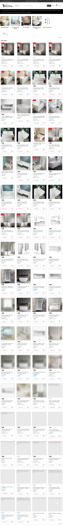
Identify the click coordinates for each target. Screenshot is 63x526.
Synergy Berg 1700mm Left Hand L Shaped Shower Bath (39, 144)
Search (49, 5)
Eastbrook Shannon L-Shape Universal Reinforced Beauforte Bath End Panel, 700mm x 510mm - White (23, 516)
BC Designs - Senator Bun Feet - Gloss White (7, 487)
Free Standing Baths (15, 28)
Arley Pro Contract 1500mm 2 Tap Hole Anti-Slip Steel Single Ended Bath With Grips (23, 115)
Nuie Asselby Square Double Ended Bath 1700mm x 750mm (54, 88)
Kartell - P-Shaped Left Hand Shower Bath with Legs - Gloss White (38, 60)
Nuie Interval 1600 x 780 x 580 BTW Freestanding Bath (7, 316)
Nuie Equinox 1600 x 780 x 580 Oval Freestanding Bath (22, 316)
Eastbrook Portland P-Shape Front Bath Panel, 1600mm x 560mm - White (39, 488)
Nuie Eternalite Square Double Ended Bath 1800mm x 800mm (38, 203)
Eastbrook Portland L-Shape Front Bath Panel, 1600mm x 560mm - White (23, 488)
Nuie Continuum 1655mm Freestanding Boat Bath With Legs (55, 430)
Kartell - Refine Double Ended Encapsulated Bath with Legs (54, 117)
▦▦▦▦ (5, 40)
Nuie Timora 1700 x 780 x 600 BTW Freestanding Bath (38, 459)
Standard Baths (5, 27)
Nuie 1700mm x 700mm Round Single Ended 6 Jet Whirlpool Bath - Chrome (8, 287)
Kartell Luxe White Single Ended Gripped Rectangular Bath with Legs (39, 117)
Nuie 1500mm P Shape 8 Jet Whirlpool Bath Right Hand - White (54, 260)
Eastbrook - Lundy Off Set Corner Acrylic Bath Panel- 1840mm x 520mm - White (8, 516)
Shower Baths (26, 27)
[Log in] (53, 5)
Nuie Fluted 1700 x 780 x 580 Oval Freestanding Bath (39, 373)
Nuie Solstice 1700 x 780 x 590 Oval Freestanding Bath (7, 373)
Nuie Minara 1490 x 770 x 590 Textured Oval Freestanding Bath (39, 401)
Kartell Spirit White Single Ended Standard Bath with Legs (7, 88)
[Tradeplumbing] (8, 5)
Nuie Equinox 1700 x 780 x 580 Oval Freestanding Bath (22, 373)
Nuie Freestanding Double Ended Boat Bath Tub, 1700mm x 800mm (55, 459)
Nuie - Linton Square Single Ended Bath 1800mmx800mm (55, 174)
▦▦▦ (2, 40)
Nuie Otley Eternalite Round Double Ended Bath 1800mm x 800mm (7, 203)
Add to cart (36, 94)
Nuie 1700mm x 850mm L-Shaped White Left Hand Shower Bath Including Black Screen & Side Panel (39, 260)
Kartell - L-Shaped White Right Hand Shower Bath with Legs (22, 60)
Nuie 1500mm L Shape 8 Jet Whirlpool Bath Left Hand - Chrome (22, 344)
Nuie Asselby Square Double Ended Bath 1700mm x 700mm (38, 88)
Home (4, 34)
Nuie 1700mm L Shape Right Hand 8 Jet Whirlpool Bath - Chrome (39, 316)
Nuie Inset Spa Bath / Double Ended (7, 459)
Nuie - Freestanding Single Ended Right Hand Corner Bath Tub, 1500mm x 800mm (23, 401)
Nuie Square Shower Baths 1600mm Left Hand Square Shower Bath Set (38, 231)
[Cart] (59, 5)
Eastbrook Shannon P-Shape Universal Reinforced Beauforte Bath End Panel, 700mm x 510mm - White (55, 488)
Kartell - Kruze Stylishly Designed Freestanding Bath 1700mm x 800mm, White (23, 459)
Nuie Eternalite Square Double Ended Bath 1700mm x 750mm (54, 203)
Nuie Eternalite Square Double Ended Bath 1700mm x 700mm (23, 145)
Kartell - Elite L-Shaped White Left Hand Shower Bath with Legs (8, 60)
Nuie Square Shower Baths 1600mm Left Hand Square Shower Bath (22, 203)
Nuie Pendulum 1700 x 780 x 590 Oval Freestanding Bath (23, 287)
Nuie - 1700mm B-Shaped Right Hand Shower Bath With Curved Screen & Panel (23, 231)
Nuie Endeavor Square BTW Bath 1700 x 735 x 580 (55, 373)
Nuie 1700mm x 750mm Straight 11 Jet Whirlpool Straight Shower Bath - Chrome (55, 287)
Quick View (5, 65)
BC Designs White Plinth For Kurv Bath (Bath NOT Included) (7, 344)
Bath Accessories (47, 27)
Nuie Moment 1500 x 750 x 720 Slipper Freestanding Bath (54, 344)
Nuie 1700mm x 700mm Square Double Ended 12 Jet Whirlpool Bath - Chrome (39, 287)
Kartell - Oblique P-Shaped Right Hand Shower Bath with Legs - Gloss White (55, 60)
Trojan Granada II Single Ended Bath (38, 516)
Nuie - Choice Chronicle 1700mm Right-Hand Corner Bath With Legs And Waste (39, 430)
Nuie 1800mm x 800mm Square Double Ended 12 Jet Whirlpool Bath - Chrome (39, 344)
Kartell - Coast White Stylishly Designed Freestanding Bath (54, 401)
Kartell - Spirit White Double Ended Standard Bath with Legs (23, 88)
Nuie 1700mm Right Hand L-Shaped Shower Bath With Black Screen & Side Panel (23, 260)
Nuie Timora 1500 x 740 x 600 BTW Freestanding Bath (7, 430)
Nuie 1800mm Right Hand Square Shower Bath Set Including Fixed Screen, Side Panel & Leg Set (55, 231)
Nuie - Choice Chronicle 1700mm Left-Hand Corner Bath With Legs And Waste (23, 430)
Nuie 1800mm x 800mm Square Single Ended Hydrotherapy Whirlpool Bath (7, 401)
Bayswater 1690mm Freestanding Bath (55, 516)
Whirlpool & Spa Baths (37, 28)
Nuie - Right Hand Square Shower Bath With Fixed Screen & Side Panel (8, 260)
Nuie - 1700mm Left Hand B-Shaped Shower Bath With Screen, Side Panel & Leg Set (8, 231)
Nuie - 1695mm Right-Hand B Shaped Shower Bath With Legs (54, 145)
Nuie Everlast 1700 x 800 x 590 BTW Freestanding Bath (54, 316)
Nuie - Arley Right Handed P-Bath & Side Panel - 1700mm (39, 174)
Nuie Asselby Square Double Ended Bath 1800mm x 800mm (7, 145)
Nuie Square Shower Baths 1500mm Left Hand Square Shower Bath (22, 174)
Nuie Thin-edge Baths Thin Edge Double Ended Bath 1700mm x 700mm (7, 117)
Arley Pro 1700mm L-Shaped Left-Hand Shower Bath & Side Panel (8, 172)
